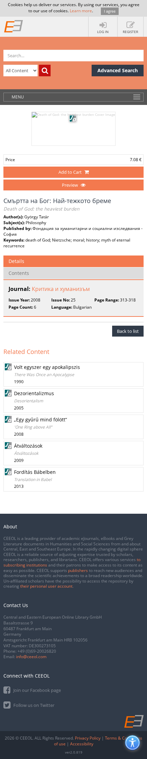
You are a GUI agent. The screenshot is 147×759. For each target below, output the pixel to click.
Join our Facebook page (36, 690)
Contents (19, 273)
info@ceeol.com (31, 657)
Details (16, 261)
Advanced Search (117, 70)
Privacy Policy (88, 738)
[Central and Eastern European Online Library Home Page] (13, 26)
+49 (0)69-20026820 (36, 651)
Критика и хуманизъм (61, 289)
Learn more (81, 11)
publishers (78, 570)
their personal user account (46, 586)
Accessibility (81, 744)
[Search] (45, 70)
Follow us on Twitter (33, 705)
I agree (110, 11)
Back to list (128, 331)
